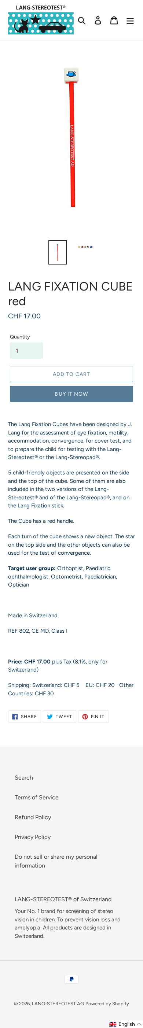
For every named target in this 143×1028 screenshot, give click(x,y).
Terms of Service (37, 797)
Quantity (20, 337)
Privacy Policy (33, 836)
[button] (126, 1024)
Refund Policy (33, 817)
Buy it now (71, 394)
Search (24, 777)
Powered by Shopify (107, 1003)
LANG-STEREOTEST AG (58, 1003)
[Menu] (130, 20)
